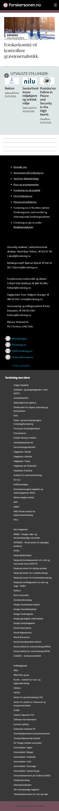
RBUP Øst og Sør (21, 675)
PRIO (16, 670)
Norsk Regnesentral (23, 632)
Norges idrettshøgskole (24, 623)
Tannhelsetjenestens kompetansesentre (32, 733)
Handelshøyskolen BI (23, 442)
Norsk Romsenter (22, 637)
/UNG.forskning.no (22, 351)
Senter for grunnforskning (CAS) (28, 697)
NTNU (16, 550)
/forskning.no (19, 344)
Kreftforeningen (21, 484)
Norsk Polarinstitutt (22, 627)
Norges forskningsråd (23, 613)
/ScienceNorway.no (22, 357)
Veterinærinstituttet (22, 784)
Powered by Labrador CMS (29, 806)
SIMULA (17, 688)
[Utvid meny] (55, 5)
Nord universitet (21, 595)
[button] (6, 75)
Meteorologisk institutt (24, 497)
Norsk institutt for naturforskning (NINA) (32, 646)
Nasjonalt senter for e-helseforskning (30, 572)
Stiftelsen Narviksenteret (25, 719)
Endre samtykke (21, 365)
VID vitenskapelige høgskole (26, 789)
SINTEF (17, 692)
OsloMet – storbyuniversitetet (27, 655)
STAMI (16, 710)
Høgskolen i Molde (22, 451)
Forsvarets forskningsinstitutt (27, 428)
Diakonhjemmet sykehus (25, 402)
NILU (16, 519)
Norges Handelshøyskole (25, 609)
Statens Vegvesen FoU (24, 714)
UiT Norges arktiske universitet (28, 742)
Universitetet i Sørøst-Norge (26, 770)
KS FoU (17, 479)
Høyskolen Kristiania (23, 470)
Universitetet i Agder (23, 747)
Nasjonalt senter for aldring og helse (30, 568)
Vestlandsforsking (22, 780)
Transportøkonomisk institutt (27, 738)
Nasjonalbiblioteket (23, 555)
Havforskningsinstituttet (24, 447)
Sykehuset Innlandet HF (24, 728)
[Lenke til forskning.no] (26, 3)
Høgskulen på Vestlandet (25, 465)
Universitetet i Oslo (22, 761)
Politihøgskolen (20, 665)
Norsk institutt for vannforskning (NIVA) (32, 651)
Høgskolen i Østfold (23, 456)
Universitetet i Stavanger (25, 766)
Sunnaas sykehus (21, 724)
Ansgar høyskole (21, 385)
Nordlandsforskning (23, 599)
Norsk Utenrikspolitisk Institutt (27, 641)
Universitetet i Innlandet (25, 756)
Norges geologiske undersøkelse (28, 618)
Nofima (17, 590)
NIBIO (16, 506)
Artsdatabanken (21, 397)
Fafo (16, 415)
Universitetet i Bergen (23, 752)
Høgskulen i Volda (22, 461)
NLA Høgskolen (21, 529)
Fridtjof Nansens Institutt (25, 437)
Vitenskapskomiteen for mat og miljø (31, 794)
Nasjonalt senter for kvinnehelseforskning (33, 577)
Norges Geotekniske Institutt (27, 604)
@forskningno (19, 338)
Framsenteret (20, 433)
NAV (16, 502)
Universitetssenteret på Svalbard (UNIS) (32, 775)
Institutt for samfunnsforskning (28, 475)
